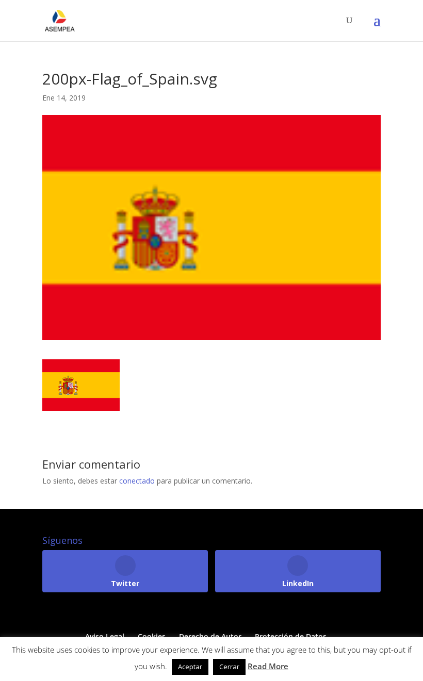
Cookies (152, 636)
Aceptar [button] (190, 666)
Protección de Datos (291, 636)
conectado (137, 481)
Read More (268, 666)
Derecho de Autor (210, 636)
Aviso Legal (104, 636)
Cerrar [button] (229, 666)
